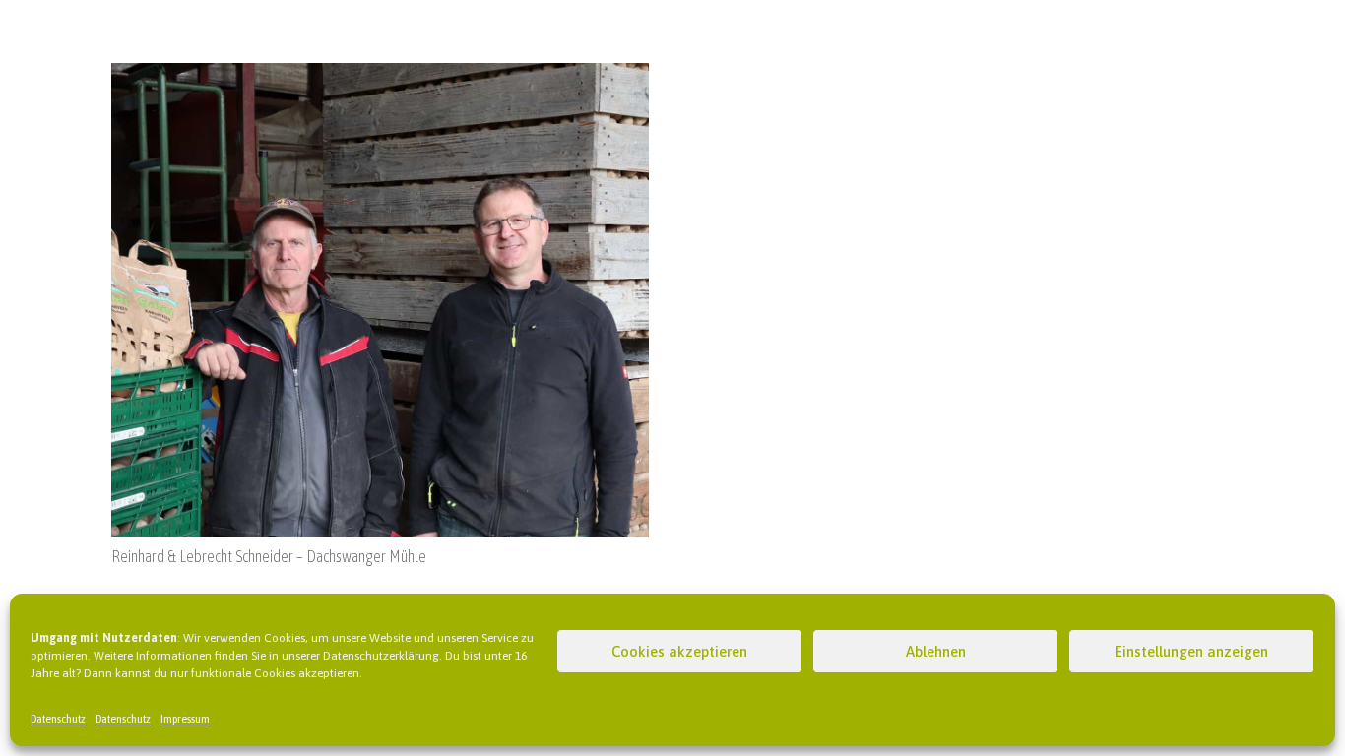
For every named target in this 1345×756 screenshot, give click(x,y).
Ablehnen (936, 651)
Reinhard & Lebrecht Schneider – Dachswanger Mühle (268, 556)
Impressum (185, 718)
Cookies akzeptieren (679, 651)
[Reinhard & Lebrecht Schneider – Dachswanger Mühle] (380, 75)
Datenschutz (58, 718)
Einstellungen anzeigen (1191, 651)
